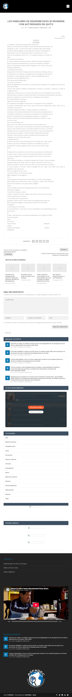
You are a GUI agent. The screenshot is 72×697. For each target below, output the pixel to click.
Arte (6, 437)
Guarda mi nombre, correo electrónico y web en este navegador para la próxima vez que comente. (34, 322)
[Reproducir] (6, 621)
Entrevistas (8, 455)
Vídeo (7, 498)
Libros (7, 472)
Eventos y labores (10, 459)
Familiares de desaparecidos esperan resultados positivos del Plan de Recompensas (12, 278)
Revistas (7, 494)
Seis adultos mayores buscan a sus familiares (59, 276)
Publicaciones (43, 28)
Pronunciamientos (11, 485)
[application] (36, 604)
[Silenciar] (63, 621)
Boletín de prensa (34, 28)
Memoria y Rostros (11, 477)
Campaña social (10, 446)
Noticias (7, 481)
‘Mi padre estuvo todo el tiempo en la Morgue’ (28, 276)
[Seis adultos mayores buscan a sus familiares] (60, 268)
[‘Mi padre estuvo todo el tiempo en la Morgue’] (28, 268)
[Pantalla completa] (66, 621)
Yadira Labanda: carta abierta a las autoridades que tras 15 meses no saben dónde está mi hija (44, 278)
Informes (8, 464)
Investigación (20, 347)
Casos (7, 451)
